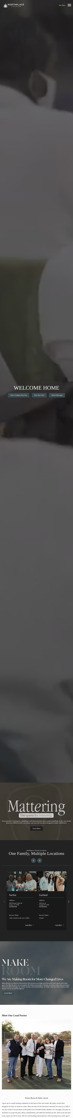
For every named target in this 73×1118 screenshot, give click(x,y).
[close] (69, 5)
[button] (69, 901)
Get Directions (13, 906)
